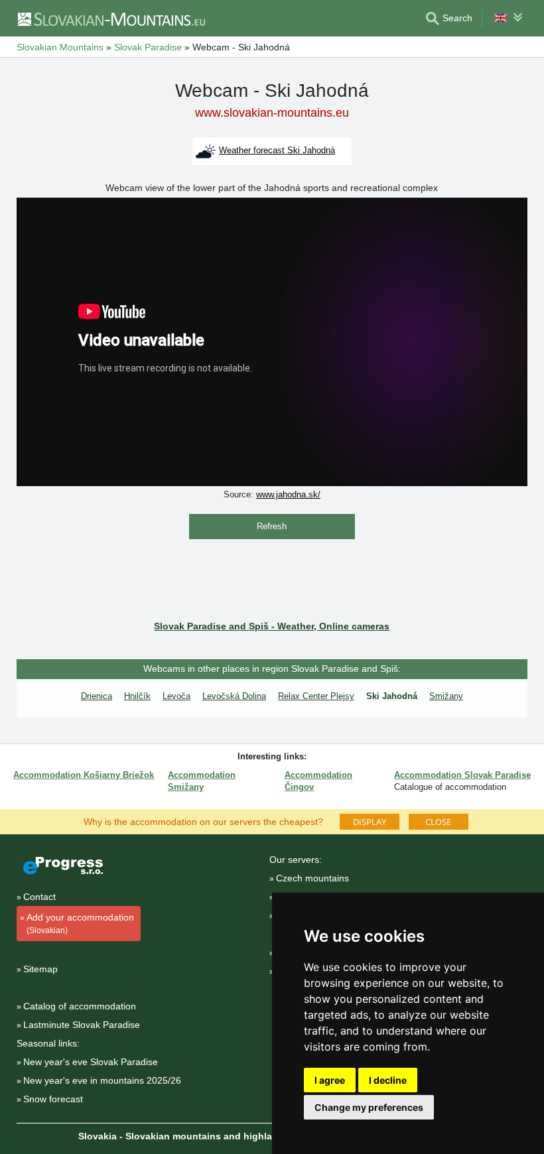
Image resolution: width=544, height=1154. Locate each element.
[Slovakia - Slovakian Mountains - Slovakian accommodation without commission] (111, 18)
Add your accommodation (80, 923)
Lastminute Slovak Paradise (81, 1024)
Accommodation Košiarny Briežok (83, 775)
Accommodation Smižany (202, 781)
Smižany (446, 696)
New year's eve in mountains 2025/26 (102, 1080)
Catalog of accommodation (79, 1006)
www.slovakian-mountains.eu (272, 113)
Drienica (96, 696)
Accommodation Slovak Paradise (462, 775)
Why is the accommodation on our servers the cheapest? (203, 821)
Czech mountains (312, 878)
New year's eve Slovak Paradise (90, 1062)
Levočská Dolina (234, 696)
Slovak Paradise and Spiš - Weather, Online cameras (271, 626)
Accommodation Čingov (318, 781)
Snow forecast (53, 1099)
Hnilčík (137, 696)
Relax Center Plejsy (316, 696)
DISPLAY (369, 822)
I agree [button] (329, 1080)
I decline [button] (388, 1080)
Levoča (176, 696)
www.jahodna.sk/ (288, 494)
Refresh (272, 526)
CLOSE (438, 822)
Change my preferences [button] (368, 1107)
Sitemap (40, 969)
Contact (39, 896)
